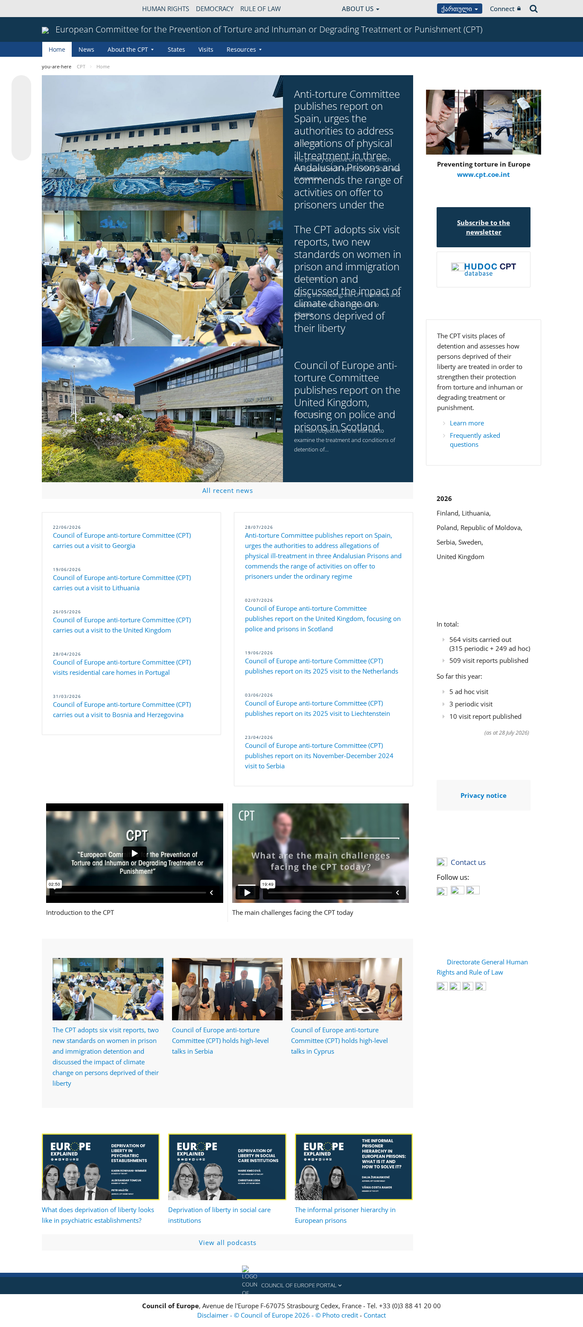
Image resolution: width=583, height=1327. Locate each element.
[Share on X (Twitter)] (21, 102)
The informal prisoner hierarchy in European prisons (345, 1214)
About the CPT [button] (128, 49)
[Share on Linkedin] (21, 134)
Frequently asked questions (475, 439)
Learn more (467, 423)
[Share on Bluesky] (21, 85)
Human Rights (165, 8)
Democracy (214, 8)
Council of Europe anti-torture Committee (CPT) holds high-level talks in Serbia (220, 1040)
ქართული (457, 8)
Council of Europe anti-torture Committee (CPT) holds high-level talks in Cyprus (339, 1040)
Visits (205, 49)
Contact (375, 1315)
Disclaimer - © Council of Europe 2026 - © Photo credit (278, 1315)
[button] (291, 1285)
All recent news (227, 490)
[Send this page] (21, 150)
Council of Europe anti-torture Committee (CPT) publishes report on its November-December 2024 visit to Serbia (319, 755)
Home (57, 49)
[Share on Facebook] (21, 118)
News (86, 49)
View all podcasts (228, 1242)
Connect (502, 8)
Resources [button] (241, 49)
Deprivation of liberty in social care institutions (219, 1214)
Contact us (468, 862)
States (176, 49)
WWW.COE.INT (63, 8)
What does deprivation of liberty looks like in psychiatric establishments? (98, 1214)
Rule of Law (260, 8)
